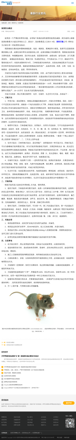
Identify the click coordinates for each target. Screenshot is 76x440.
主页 (9, 23)
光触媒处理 (17, 419)
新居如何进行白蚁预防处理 (14, 345)
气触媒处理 (17, 422)
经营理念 (55, 419)
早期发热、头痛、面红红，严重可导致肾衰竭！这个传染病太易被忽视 (24, 370)
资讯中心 (14, 23)
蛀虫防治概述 (10, 342)
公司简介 (55, 417)
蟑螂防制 (4, 417)
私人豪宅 (30, 417)
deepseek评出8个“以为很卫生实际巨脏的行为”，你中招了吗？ (21, 388)
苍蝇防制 (4, 425)
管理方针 (55, 422)
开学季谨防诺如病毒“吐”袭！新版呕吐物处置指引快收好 (20, 356)
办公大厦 (30, 419)
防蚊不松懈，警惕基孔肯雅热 (12, 373)
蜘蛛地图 (66, 437)
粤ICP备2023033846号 (47, 437)
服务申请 (69, 403)
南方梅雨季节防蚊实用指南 (12, 379)
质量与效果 (17, 425)
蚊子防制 (4, 422)
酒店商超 (30, 422)
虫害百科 (20, 23)
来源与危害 (17, 417)
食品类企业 (30, 425)
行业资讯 (43, 419)
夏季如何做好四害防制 (10, 382)
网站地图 (59, 437)
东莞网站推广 (36, 433)
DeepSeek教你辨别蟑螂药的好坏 (13, 385)
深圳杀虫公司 (26, 433)
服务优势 (55, 425)
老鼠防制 (4, 419)
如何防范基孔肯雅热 (10, 376)
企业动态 (43, 417)
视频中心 (43, 425)
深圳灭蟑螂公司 (15, 433)
